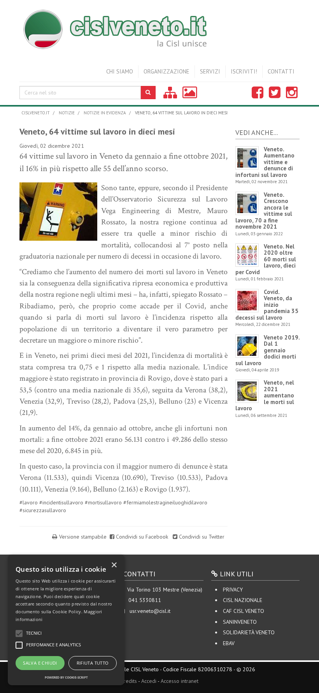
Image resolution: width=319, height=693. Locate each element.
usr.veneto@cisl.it (150, 610)
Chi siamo (119, 71)
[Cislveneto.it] (159, 27)
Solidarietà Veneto (249, 632)
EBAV (229, 643)
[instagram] (292, 95)
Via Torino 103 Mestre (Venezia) (164, 589)
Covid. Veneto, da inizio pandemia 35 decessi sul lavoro (266, 304)
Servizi (210, 71)
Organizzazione (166, 71)
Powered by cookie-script (66, 677)
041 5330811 (144, 600)
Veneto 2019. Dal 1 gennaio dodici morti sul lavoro (267, 350)
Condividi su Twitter (200, 536)
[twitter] (274, 95)
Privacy (233, 589)
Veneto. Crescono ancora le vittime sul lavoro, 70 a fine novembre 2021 (263, 211)
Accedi (148, 680)
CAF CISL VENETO (243, 610)
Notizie (67, 113)
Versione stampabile (83, 536)
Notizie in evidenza (105, 113)
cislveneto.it (35, 113)
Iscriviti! (244, 71)
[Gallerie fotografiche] (189, 95)
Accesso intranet (179, 680)
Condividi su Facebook (142, 536)
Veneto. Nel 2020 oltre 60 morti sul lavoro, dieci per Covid (265, 259)
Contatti (281, 71)
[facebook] (257, 95)
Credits (129, 680)
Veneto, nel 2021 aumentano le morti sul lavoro (264, 395)
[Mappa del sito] (170, 95)
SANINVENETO (240, 621)
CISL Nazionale (242, 600)
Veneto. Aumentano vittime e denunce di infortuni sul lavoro (264, 161)
